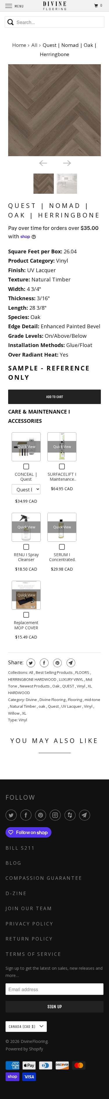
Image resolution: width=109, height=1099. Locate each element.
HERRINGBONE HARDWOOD (32, 679)
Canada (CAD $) (23, 1026)
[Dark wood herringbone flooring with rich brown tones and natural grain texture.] (54, 110)
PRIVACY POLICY (29, 924)
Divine (32, 699)
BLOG (14, 863)
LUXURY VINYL (71, 679)
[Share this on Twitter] (30, 663)
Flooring (75, 699)
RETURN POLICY (29, 939)
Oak (56, 686)
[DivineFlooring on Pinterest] (42, 815)
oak (42, 706)
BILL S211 (20, 848)
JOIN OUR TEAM (29, 908)
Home (19, 45)
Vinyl (81, 686)
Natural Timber (23, 706)
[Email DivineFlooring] (85, 815)
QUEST (68, 686)
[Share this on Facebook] (43, 663)
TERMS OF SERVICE (33, 954)
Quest (54, 706)
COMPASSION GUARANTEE (44, 878)
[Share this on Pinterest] (57, 663)
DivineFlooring (34, 1041)
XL (24, 713)
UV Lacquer (71, 706)
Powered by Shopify (24, 1049)
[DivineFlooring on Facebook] (27, 815)
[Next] (66, 162)
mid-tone (92, 699)
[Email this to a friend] (70, 663)
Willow (14, 713)
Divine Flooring (53, 699)
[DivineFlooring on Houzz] (71, 815)
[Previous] (42, 162)
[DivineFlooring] (54, 5)
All (34, 45)
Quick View (26, 446)
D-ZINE (16, 893)
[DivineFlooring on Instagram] (56, 815)
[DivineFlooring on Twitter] (12, 815)
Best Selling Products (55, 672)
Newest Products (35, 686)
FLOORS (82, 672)
